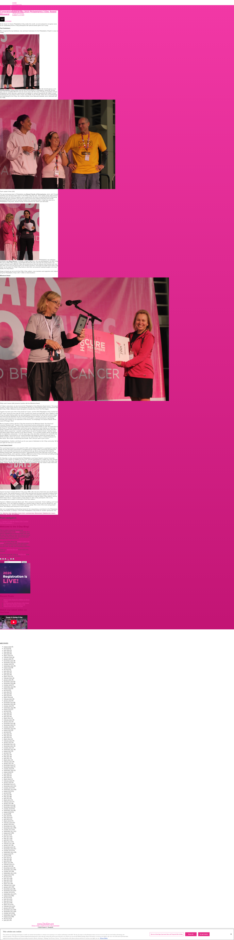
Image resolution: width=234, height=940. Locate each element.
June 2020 (7, 774)
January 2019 (7, 803)
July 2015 (6, 876)
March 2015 (7, 883)
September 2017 (8, 831)
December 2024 (8, 681)
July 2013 (6, 918)
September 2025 (8, 666)
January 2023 (7, 721)
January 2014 (7, 908)
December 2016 (8, 847)
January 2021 (7, 763)
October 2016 (8, 850)
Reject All (190, 934)
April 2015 (7, 882)
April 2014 (7, 903)
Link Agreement (54, 925)
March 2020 (7, 779)
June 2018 (7, 815)
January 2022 (7, 742)
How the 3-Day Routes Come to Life (14, 604)
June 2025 (7, 671)
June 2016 (7, 857)
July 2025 (6, 669)
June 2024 (7, 692)
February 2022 (8, 741)
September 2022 (8, 728)
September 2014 (8, 894)
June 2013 (7, 920)
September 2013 (8, 915)
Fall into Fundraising (7, 523)
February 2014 (8, 906)
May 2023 (7, 714)
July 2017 (6, 835)
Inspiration (17, 5)
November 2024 (8, 683)
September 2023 (8, 708)
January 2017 (7, 845)
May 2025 (7, 673)
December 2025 (8, 661)
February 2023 (8, 720)
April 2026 (7, 654)
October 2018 (8, 809)
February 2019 (8, 802)
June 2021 (7, 755)
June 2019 (7, 795)
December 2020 (8, 765)
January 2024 (7, 701)
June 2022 (7, 734)
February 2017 (8, 843)
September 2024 (8, 687)
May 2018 (7, 817)
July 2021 (6, 753)
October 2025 (8, 664)
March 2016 (7, 862)
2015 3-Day (5, 513)
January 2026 (7, 659)
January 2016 (7, 866)
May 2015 (7, 880)
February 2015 (8, 885)
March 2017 (7, 842)
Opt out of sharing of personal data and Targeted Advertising (167, 934)
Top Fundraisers (15, 514)
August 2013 (7, 916)
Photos (15, 9)
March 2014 (7, 904)
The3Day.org (22, 554)
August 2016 (7, 854)
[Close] (231, 934)
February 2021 (8, 762)
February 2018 (8, 822)
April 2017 (7, 840)
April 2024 (7, 695)
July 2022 (6, 732)
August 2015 (7, 875)
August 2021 (7, 751)
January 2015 (7, 887)
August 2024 (7, 688)
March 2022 (7, 739)
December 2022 (8, 723)
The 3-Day (9, 514)
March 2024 (7, 697)
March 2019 (7, 800)
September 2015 (8, 873)
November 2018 (8, 807)
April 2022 (7, 737)
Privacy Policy (36, 925)
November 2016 (8, 849)
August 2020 (7, 772)
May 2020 (7, 775)
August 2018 (7, 812)
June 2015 (7, 878)
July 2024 (6, 690)
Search (2, 562)
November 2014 (8, 890)
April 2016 (7, 861)
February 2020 (8, 781)
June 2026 (7, 650)
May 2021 (7, 756)
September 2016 (8, 852)
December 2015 (8, 868)
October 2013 (8, 913)
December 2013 (8, 909)
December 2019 (8, 784)
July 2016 (6, 856)
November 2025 (8, 662)
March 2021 (7, 760)
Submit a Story (18, 15)
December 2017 (8, 826)
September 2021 (8, 749)
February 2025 (8, 678)
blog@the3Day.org (12, 549)
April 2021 (7, 758)
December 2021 (8, 744)
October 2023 (8, 706)
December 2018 (8, 805)
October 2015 (8, 871)
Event (14, 7)
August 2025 (7, 667)
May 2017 (7, 838)
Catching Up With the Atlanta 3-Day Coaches (14, 521)
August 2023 (7, 709)
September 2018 (8, 810)
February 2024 (8, 699)
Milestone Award (38, 513)
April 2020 (7, 777)
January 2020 (7, 782)
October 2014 (8, 892)
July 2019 (6, 793)
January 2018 (7, 824)
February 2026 (8, 657)
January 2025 (7, 680)
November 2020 (8, 767)
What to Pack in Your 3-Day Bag (13, 606)
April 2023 (7, 716)
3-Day (9, 513)
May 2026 (7, 652)
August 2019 (7, 791)
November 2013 (8, 911)
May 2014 (7, 901)
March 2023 (7, 718)
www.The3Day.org (45, 923)
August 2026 (7, 647)
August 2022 (7, 730)
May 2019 (7, 796)
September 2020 (8, 770)
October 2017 (8, 829)
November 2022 (8, 725)
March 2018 (7, 821)
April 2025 (7, 674)
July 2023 (6, 711)
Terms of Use (45, 925)
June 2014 (7, 899)
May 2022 (7, 735)
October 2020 (8, 768)
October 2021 (8, 748)
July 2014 (6, 897)
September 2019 (8, 789)
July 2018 (6, 814)
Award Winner (15, 513)
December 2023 (8, 702)
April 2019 (7, 798)
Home (14, 3)
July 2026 (6, 648)
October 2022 (8, 727)
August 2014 (7, 896)
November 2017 (8, 828)
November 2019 (8, 786)
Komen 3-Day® (21, 513)
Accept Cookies (204, 934)
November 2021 (8, 746)
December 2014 (8, 889)
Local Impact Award (30, 513)
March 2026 (7, 655)
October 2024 (8, 685)
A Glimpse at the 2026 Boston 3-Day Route (16, 603)
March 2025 (7, 676)
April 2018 (7, 819)
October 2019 (8, 788)
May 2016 (7, 859)
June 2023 (7, 713)
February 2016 (8, 864)
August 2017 (7, 833)
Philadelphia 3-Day (47, 513)
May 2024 (7, 694)
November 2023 (8, 704)
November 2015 (8, 869)
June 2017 (7, 836)
